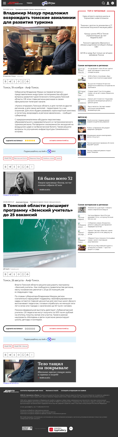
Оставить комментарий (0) (59, 140)
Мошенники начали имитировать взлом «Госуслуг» (99, 136)
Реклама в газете (52, 390)
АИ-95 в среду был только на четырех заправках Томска (96, 54)
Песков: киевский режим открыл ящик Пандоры (99, 151)
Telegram (20, 76)
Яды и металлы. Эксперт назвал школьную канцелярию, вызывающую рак (99, 108)
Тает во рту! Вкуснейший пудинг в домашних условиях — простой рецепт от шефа (100, 247)
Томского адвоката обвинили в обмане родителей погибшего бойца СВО (96, 45)
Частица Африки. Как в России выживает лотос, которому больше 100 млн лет (100, 217)
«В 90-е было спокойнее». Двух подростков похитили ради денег (100, 77)
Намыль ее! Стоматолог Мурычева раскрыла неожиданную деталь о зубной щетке (100, 100)
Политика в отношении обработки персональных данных (38, 412)
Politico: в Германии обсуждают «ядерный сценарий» (98, 128)
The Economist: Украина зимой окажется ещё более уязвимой (98, 121)
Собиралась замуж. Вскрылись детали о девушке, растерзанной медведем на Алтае (100, 224)
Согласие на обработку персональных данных (34, 410)
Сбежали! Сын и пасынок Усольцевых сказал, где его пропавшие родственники (101, 240)
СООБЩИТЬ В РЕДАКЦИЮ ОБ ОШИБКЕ (73, 390)
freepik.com (15, 269)
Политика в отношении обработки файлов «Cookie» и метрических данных (43, 413)
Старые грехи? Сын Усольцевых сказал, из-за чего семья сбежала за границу (101, 93)
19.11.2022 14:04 (8, 9)
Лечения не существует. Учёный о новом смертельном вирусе (100, 208)
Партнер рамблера (40, 428)
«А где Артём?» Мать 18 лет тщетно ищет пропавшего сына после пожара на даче (100, 70)
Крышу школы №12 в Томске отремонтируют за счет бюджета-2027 (96, 36)
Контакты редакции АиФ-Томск (31, 390)
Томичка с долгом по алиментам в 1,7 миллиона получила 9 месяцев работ (96, 26)
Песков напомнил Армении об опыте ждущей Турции (100, 143)
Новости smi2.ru (11, 195)
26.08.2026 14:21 (8, 202)
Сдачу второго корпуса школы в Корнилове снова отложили (96, 17)
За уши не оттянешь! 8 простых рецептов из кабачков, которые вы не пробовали (101, 85)
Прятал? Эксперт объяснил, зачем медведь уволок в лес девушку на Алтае (100, 232)
